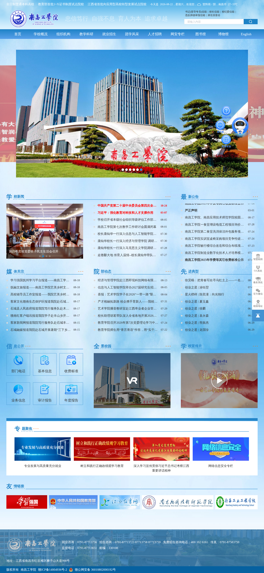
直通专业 (226, 139)
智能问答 (226, 111)
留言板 (220, 125)
